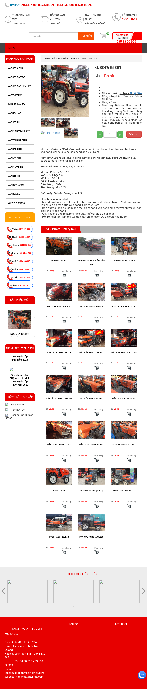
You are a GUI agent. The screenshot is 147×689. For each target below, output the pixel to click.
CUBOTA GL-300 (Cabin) (91, 491)
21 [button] (12, 337)
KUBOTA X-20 (59, 491)
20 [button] (35, 332)
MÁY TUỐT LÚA (15, 95)
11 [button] (12, 327)
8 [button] (23, 322)
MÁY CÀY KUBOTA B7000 (91, 306)
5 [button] (35, 317)
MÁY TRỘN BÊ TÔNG (17, 140)
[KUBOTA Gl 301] (48, 122)
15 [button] (35, 327)
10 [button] (35, 322)
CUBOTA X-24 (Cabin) (59, 537)
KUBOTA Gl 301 (89, 58)
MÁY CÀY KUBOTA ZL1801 (91, 445)
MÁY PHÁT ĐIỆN (15, 167)
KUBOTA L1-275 (58, 260)
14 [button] (29, 327)
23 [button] (23, 337)
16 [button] (12, 332)
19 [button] (29, 332)
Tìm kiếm (86, 36)
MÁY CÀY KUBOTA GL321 (91, 352)
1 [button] (12, 317)
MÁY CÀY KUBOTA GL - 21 (124, 306)
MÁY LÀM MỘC (14, 158)
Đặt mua (134, 134)
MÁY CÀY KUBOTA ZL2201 (124, 445)
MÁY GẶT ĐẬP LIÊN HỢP (19, 86)
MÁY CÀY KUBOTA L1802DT (59, 399)
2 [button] (17, 317)
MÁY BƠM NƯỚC (16, 185)
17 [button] (17, 332)
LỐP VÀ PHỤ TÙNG (16, 203)
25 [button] (35, 337)
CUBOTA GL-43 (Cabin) (124, 260)
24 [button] (29, 337)
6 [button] (12, 322)
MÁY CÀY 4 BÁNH (16, 68)
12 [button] (17, 327)
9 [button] (29, 322)
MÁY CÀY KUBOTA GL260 (59, 352)
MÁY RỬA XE (14, 194)
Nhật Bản (136, 93)
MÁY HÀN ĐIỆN (15, 149)
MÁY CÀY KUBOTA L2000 (91, 399)
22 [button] (17, 337)
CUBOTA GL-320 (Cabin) (124, 491)
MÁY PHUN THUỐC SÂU (19, 131)
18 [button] (23, 332)
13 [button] (23, 327)
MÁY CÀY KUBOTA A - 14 (58, 306)
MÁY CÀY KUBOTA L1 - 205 (124, 352)
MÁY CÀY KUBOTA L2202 (59, 445)
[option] (20, 373)
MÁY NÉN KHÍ (14, 176)
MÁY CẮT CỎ (14, 122)
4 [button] (29, 317)
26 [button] (23, 341)
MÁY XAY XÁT (14, 113)
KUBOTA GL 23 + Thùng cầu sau (91, 262)
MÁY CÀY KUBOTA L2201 (124, 399)
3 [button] (23, 317)
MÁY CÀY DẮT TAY (16, 77)
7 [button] (17, 322)
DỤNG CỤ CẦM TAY (16, 104)
